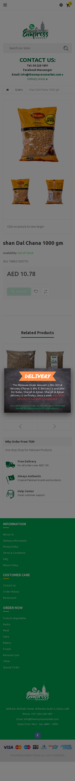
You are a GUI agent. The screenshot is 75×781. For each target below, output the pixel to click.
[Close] (71, 368)
